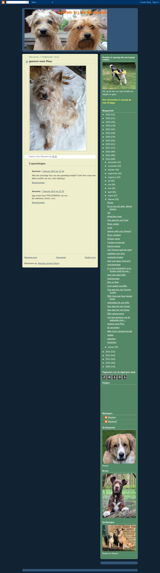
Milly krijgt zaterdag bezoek (119, 331)
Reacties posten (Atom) (48, 263)
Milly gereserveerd (115, 314)
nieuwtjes (111, 339)
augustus (112, 177)
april (110, 192)
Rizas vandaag (114, 235)
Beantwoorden (38, 183)
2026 (108, 115)
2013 (108, 352)
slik (108, 213)
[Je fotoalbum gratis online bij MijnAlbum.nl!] (58, 151)
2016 (108, 152)
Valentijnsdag (113, 279)
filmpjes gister (113, 239)
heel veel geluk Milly (116, 275)
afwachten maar (114, 216)
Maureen (112, 417)
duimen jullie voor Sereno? (119, 231)
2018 (108, 144)
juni (110, 185)
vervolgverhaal (113, 265)
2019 (108, 141)
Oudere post (90, 257)
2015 (108, 155)
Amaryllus (111, 342)
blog (112, 103)
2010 (108, 363)
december (113, 162)
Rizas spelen (113, 224)
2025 (108, 118)
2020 (108, 137)
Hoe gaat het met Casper (118, 306)
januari (111, 347)
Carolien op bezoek (116, 242)
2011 (108, 359)
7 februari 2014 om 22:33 (53, 191)
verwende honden (115, 257)
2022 (108, 129)
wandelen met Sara (116, 254)
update (110, 335)
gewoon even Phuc (116, 324)
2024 (108, 122)
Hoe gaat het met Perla (117, 220)
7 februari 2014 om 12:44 (53, 171)
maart (111, 196)
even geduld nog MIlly (117, 286)
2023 (108, 126)
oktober (111, 170)
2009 (108, 367)
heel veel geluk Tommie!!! (119, 261)
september (113, 173)
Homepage (61, 257)
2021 (108, 133)
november (113, 166)
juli (109, 181)
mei (110, 188)
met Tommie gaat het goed (119, 250)
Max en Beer (113, 282)
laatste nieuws (113, 246)
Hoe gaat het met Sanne (118, 310)
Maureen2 (112, 421)
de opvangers (113, 328)
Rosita (110, 203)
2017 (108, 148)
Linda (109, 228)
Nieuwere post (30, 257)
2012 (108, 355)
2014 (108, 159)
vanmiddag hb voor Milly (118, 303)
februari (111, 199)
